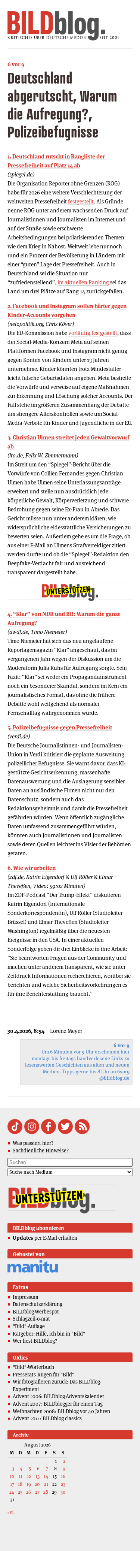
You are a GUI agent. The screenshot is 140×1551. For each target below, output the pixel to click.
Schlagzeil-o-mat (31, 1318)
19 (29, 1484)
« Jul (11, 1512)
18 (20, 1484)
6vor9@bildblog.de (114, 1075)
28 (45, 1492)
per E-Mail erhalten (45, 1237)
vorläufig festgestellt (92, 332)
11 (20, 1476)
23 (63, 1484)
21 (46, 1484)
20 (37, 1484)
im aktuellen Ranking (83, 282)
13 (37, 1476)
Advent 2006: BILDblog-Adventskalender (58, 1396)
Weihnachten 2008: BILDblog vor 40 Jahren (61, 1411)
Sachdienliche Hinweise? (41, 1150)
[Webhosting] (32, 1271)
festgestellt (81, 201)
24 (11, 1492)
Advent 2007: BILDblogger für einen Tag (58, 1403)
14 (46, 1476)
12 (29, 1476)
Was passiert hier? (33, 1143)
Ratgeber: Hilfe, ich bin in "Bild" (49, 1333)
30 (62, 1492)
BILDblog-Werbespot (36, 1311)
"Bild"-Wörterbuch (33, 1367)
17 (12, 1484)
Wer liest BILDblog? (35, 1340)
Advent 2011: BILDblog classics (47, 1418)
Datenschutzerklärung (37, 1304)
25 (20, 1492)
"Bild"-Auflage (29, 1326)
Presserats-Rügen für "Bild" (43, 1374)
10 (12, 1476)
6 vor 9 (15, 64)
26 (28, 1492)
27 (37, 1492)
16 (63, 1476)
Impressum (25, 1297)
